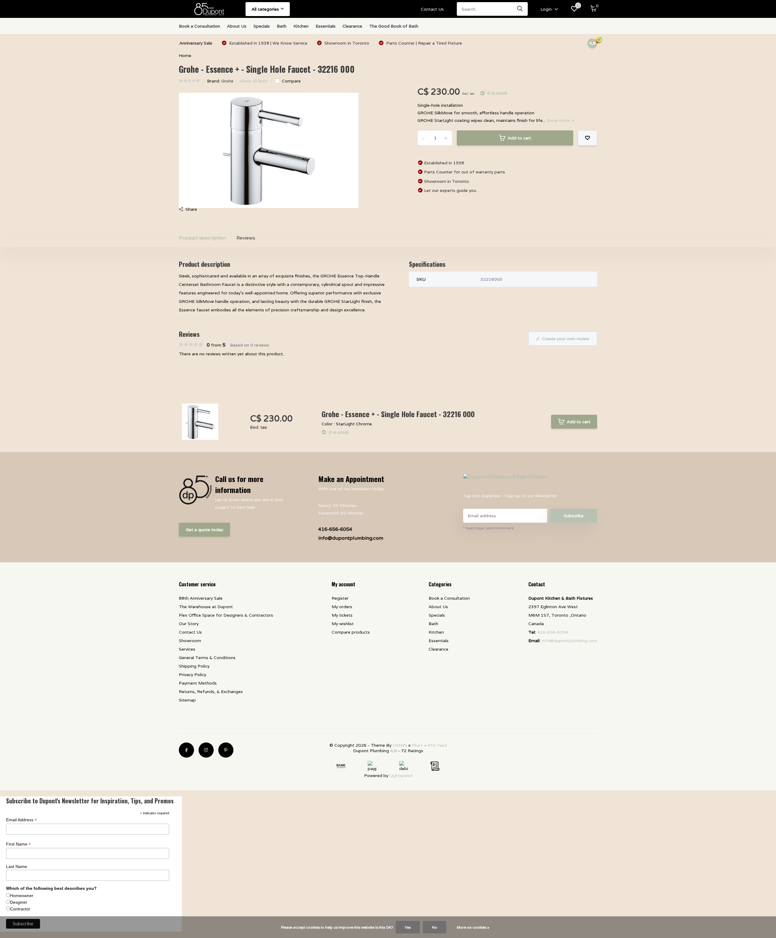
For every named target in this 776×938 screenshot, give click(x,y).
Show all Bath (254, 81)
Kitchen (301, 26)
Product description (202, 238)
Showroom (190, 640)
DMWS (400, 745)
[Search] (520, 9)
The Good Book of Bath (393, 26)
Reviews (245, 238)
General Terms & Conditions (207, 657)
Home (185, 55)
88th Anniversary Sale (200, 598)
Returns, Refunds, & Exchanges (211, 691)
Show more (559, 120)
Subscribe (574, 515)
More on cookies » (473, 927)
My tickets (342, 615)
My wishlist (343, 623)
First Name (18, 844)
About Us (236, 26)
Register (340, 598)
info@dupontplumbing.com (350, 538)
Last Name (16, 866)
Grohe (227, 81)
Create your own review (565, 338)
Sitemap (187, 700)
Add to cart (519, 138)
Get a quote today (204, 529)
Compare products (351, 632)
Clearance (352, 26)
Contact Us (432, 9)
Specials (261, 26)
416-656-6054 (335, 529)
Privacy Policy (192, 674)
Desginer (18, 902)
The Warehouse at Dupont (206, 606)
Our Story (189, 623)
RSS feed (437, 745)
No (434, 927)
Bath (281, 26)
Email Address (21, 820)
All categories (265, 9)
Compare (291, 81)
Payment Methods (198, 683)
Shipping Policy (194, 666)
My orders (342, 606)
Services (187, 649)
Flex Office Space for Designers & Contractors (226, 615)
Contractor (20, 908)
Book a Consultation (199, 26)
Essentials (326, 26)
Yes (408, 927)
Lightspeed (401, 775)
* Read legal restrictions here (488, 528)
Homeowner (21, 895)
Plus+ (417, 745)
